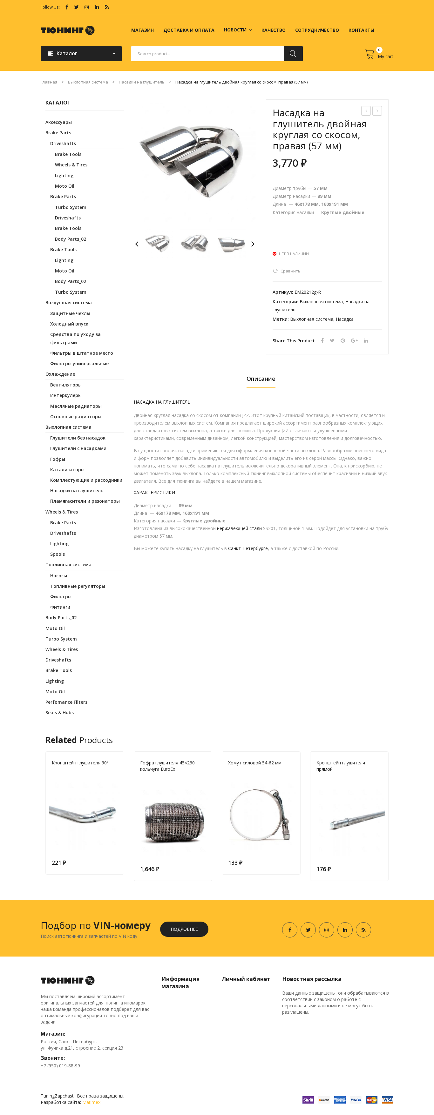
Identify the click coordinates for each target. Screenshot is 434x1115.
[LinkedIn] (366, 340)
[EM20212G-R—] (195, 243)
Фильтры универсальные (79, 363)
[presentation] (45, 816)
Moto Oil (64, 186)
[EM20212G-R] (158, 243)
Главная (49, 82)
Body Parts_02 (70, 239)
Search (293, 53)
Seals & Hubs (59, 712)
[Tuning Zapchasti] (68, 30)
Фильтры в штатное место (81, 353)
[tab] (261, 380)
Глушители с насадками (78, 448)
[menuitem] (142, 30)
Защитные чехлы (70, 313)
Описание (261, 378)
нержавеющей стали (239, 528)
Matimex (91, 1102)
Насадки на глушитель (142, 82)
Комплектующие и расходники (86, 480)
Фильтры (60, 597)
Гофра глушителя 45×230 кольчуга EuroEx (167, 766)
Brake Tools (68, 154)
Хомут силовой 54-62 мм (254, 763)
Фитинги (60, 607)
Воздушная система (68, 302)
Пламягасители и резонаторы (85, 501)
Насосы (58, 576)
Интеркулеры (66, 395)
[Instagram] (87, 7)
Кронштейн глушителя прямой (340, 766)
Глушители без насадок (77, 438)
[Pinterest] (343, 340)
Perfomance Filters (66, 702)
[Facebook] (67, 7)
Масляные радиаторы (76, 406)
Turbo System (70, 207)
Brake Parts (58, 133)
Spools (57, 554)
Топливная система (68, 564)
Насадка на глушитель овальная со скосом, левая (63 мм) (377, 112)
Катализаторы (67, 470)
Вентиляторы (66, 385)
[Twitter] (76, 7)
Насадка (345, 319)
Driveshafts (63, 143)
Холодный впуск (69, 324)
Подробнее (184, 929)
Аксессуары (58, 122)
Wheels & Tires (71, 165)
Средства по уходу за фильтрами (75, 338)
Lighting (64, 175)
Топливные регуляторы (77, 586)
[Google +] (354, 340)
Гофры (57, 459)
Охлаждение (60, 374)
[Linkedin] (97, 7)
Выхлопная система (88, 82)
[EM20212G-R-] (231, 243)
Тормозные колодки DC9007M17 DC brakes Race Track (366, 112)
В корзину (115, 863)
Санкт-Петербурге (248, 548)
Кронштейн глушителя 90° (80, 763)
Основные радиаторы (75, 416)
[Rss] (107, 7)
